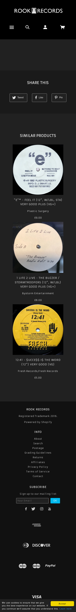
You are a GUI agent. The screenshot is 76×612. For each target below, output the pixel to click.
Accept (62, 603)
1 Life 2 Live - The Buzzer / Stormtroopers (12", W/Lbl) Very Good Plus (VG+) (38, 282)
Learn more (65, 608)
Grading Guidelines (38, 452)
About (38, 438)
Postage (38, 448)
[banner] (38, 11)
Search (38, 443)
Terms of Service (38, 471)
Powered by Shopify (38, 422)
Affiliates (38, 462)
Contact (38, 476)
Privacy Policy (38, 466)
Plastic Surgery (38, 211)
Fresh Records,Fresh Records (38, 371)
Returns (38, 457)
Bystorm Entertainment (38, 293)
